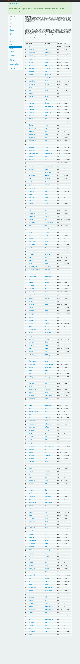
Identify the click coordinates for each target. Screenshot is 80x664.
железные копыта (32, 175)
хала (46, 477)
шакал (46, 597)
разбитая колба (31, 448)
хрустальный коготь (32, 575)
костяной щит (31, 260)
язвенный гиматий (32, 631)
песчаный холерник (48, 430)
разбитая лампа (31, 449)
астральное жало (32, 50)
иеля (46, 105)
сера (29, 487)
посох (30, 417)
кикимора (46, 459)
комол (46, 226)
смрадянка (30, 508)
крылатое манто (31, 280)
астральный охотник (48, 52)
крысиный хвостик (32, 283)
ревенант (46, 241)
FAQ (10, 52)
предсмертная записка (32, 423)
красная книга (31, 272)
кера (45, 533)
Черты (11, 29)
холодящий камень (32, 569)
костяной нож (31, 256)
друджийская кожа (32, 156)
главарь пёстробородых (49, 141)
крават (30, 261)
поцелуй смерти (31, 421)
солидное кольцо (31, 512)
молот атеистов (31, 333)
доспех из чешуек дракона (33, 153)
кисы (29, 228)
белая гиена (47, 282)
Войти (70, 1)
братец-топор (31, 75)
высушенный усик (32, 103)
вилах (46, 317)
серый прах (31, 492)
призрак (46, 374)
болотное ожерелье (32, 69)
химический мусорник (48, 434)
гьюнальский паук (48, 368)
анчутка (46, 313)
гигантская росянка (48, 172)
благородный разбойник (49, 77)
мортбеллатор (47, 329)
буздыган (30, 78)
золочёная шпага (31, 201)
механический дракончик (49, 606)
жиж (45, 179)
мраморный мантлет (32, 341)
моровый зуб (31, 336)
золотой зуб (31, 200)
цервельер (30, 582)
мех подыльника (31, 319)
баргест (46, 593)
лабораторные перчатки (33, 289)
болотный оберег (31, 72)
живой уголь (31, 179)
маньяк (46, 289)
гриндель (46, 134)
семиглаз (46, 530)
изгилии (30, 210)
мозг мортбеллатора (32, 329)
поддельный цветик (32, 402)
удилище (30, 549)
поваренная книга (32, 398)
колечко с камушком (32, 239)
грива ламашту (31, 131)
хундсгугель (31, 577)
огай (45, 46)
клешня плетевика (32, 229)
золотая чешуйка (31, 198)
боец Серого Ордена (48, 355)
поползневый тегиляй (32, 409)
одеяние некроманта (32, 360)
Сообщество (31, 1)
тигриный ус (31, 536)
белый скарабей (47, 103)
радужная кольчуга (32, 446)
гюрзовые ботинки (32, 137)
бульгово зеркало (32, 81)
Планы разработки (13, 65)
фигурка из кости (31, 560)
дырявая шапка (31, 163)
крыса (46, 250)
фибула (30, 559)
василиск (46, 361)
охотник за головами (48, 65)
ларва (46, 481)
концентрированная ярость (33, 248)
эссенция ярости (31, 625)
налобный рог (31, 351)
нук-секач (46, 352)
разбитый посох (31, 450)
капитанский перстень (32, 222)
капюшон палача (31, 223)
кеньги (30, 226)
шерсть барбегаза (32, 603)
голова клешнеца (31, 116)
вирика (46, 219)
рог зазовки (31, 464)
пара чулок (30, 365)
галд (45, 66)
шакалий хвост (31, 597)
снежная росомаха (48, 509)
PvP (10, 34)
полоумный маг (47, 455)
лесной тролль (47, 297)
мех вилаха (31, 317)
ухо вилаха (30, 555)
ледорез (30, 295)
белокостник (31, 62)
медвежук (46, 135)
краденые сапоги (31, 263)
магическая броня (32, 308)
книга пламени (31, 234)
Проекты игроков (12, 56)
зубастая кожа (31, 209)
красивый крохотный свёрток (33, 264)
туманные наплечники (32, 540)
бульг (46, 81)
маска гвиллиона (31, 310)
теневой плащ (31, 533)
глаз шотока (31, 107)
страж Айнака (47, 184)
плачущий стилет (32, 390)
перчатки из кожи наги (32, 380)
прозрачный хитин (32, 430)
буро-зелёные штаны (32, 84)
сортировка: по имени (53, 41)
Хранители (11, 20)
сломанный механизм (32, 502)
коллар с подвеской (32, 241)
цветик (30, 578)
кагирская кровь (31, 212)
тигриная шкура (31, 534)
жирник (30, 182)
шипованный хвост (32, 609)
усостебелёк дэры (32, 553)
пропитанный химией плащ (33, 434)
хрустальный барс (48, 572)
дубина (30, 160)
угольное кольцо (31, 547)
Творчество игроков (13, 42)
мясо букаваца (31, 345)
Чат (18, 1)
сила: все (39, 41)
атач (45, 524)
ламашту (46, 118)
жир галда (30, 181)
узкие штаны (31, 550)
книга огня (30, 232)
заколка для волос (32, 188)
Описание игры (12, 17)
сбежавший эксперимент (49, 448)
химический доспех (32, 563)
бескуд (46, 128)
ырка (46, 483)
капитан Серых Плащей (49, 201)
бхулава (30, 85)
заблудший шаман (48, 100)
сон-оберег (30, 514)
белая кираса (31, 58)
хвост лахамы (31, 562)
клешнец (46, 116)
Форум (21, 1)
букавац (46, 80)
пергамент (30, 376)
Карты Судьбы (12, 22)
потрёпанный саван (32, 420)
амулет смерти (31, 49)
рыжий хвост (31, 471)
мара (46, 512)
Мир (35, 1)
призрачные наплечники (33, 424)
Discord (25, 4)
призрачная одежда (48, 56)
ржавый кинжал (31, 461)
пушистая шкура (31, 440)
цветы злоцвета (31, 579)
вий (45, 87)
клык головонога (31, 231)
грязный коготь (31, 135)
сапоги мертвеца (31, 475)
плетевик (46, 229)
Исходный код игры (13, 6)
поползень (46, 409)
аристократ (47, 335)
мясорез (30, 348)
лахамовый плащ (32, 294)
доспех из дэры (31, 151)
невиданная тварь (48, 264)
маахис (46, 279)
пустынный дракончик (48, 153)
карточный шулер (48, 146)
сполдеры (30, 515)
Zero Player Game (12, 51)
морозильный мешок (32, 338)
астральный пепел (32, 52)
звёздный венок (31, 191)
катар (30, 225)
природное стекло (32, 427)
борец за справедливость (49, 166)
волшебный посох (32, 100)
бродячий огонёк (47, 68)
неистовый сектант (48, 332)
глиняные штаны (31, 112)
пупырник (46, 305)
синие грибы (31, 494)
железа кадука (31, 173)
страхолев (46, 484)
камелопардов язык (32, 216)
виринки (30, 90)
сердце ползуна (31, 490)
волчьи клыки (31, 94)
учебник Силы (31, 556)
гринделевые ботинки (32, 134)
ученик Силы (47, 280)
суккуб (46, 91)
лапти (30, 292)
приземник (46, 320)
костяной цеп (31, 258)
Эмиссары (11, 24)
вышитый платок (31, 105)
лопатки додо (31, 300)
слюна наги (31, 505)
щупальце (46, 261)
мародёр (46, 197)
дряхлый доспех (31, 159)
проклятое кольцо (32, 431)
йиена (46, 200)
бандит (46, 159)
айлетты (30, 47)
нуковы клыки (31, 354)
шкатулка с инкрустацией (33, 610)
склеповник (47, 59)
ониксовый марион (32, 363)
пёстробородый (47, 75)
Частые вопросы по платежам (14, 64)
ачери (46, 188)
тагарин (30, 528)
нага (45, 380)
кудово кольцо (31, 285)
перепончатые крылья (32, 379)
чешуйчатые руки (32, 588)
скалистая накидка (32, 496)
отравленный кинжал (32, 364)
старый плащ (31, 519)
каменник (46, 53)
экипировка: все (33, 41)
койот (46, 307)
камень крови (31, 220)
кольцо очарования (32, 244)
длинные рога (31, 149)
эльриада (46, 194)
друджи (46, 156)
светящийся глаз (31, 483)
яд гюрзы (30, 626)
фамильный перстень (32, 558)
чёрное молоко (31, 591)
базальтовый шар (32, 53)
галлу (46, 433)
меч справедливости (32, 321)
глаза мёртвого (31, 109)
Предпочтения (12, 30)
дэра (46, 151)
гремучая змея (47, 399)
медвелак (46, 127)
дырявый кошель (31, 166)
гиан (45, 47)
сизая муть (30, 493)
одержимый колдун (48, 358)
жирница (46, 182)
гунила (46, 436)
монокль (30, 335)
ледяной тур (47, 149)
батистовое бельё (32, 56)
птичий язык (31, 436)
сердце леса (31, 489)
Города (11, 38)
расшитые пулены (32, 456)
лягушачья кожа (31, 305)
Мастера (11, 40)
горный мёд (31, 127)
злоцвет (46, 393)
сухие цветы (31, 525)
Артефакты (11, 47)
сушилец (46, 102)
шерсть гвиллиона (32, 604)
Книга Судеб (12, 41)
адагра (30, 46)
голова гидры (31, 115)
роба (29, 462)
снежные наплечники (32, 509)
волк (45, 93)
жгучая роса (31, 172)
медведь (46, 311)
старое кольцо (31, 518)
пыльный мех (31, 443)
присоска (30, 429)
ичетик (46, 206)
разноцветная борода (32, 453)
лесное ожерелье (32, 297)
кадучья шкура (31, 214)
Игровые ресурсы (12, 68)
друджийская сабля (32, 157)
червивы (30, 584)
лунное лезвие (31, 304)
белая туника (31, 61)
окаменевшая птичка (32, 361)
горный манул (47, 124)
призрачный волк (48, 424)
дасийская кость (31, 138)
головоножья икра (32, 119)
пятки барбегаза (31, 445)
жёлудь (30, 185)
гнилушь (46, 113)
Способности (12, 27)
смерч (46, 88)
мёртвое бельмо (31, 349)
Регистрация (12, 57)
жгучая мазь (31, 171)
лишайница (47, 402)
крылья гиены (31, 282)
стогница (46, 302)
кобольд (46, 256)
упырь (46, 278)
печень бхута (31, 386)
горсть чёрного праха (32, 128)
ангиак (46, 204)
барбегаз (46, 445)
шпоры (30, 619)
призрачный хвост (32, 426)
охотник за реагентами (48, 395)
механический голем (48, 502)
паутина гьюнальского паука (33, 368)
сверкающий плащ (32, 478)
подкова (30, 404)
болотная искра (31, 68)
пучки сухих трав (31, 437)
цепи (29, 581)
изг (45, 210)
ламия (46, 198)
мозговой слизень (32, 330)
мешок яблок (31, 326)
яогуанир (30, 634)
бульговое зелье (31, 83)
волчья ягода (31, 96)
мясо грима (31, 346)
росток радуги (31, 465)
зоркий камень (31, 203)
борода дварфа (31, 74)
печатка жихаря (31, 383)
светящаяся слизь (32, 481)
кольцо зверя (31, 242)
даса (46, 138)
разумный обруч (31, 455)
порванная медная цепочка (33, 411)
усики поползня (31, 552)
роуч (29, 467)
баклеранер (31, 55)
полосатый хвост (31, 407)
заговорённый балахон (32, 187)
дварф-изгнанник (48, 74)
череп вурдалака (31, 585)
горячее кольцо (31, 129)
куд (45, 285)
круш (29, 279)
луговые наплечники (32, 302)
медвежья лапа (31, 311)
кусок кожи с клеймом (32, 286)
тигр (45, 534)
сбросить (27, 41)
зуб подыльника (31, 207)
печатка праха (31, 385)
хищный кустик (47, 178)
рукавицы (30, 468)
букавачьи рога (31, 80)
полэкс (30, 408)
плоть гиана (31, 396)
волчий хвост (31, 93)
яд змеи (30, 628)
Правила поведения (13, 60)
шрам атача (31, 621)
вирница (46, 90)
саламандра (47, 190)
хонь (29, 571)
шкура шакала (31, 615)
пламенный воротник (32, 389)
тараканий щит (31, 531)
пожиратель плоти (48, 343)
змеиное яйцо (31, 195)
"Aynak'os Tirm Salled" (32, 44)
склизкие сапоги (31, 497)
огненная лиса (47, 389)
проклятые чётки (31, 433)
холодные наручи (32, 568)
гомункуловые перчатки (33, 122)
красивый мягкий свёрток (33, 266)
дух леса (46, 415)
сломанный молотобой (48, 276)
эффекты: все (45, 41)
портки (30, 414)
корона (30, 250)
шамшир (30, 599)
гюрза (46, 137)
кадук (46, 173)
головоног (46, 119)
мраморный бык (47, 341)
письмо (30, 387)
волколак (46, 96)
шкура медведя (31, 613)
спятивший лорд (47, 494)
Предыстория (12, 54)
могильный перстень (32, 327)
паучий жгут (31, 370)
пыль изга (30, 442)
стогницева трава (32, 521)
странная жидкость (32, 522)
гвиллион (46, 310)
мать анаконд (47, 84)
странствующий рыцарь (49, 106)
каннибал (46, 348)
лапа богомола (31, 291)
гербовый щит (31, 106)
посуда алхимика (32, 418)
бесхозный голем (48, 110)
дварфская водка (32, 141)
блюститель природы (48, 251)
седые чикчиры (31, 486)
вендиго (46, 540)
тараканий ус (31, 530)
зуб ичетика (31, 206)
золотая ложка (31, 197)
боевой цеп (30, 66)
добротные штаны (32, 150)
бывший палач (47, 223)
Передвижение (12, 33)
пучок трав (30, 439)
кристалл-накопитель (32, 276)
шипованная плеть (32, 607)
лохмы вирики (31, 301)
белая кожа (31, 59)
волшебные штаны (32, 99)
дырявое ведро (31, 165)
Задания (11, 31)
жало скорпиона (31, 168)
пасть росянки (31, 367)
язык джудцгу (31, 632)
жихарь (46, 383)
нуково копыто (31, 352)
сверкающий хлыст (32, 480)
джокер (30, 146)
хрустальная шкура (32, 574)
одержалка (30, 358)
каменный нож (31, 219)
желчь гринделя (31, 176)
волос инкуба (31, 91)
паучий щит (31, 371)
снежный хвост (31, 511)
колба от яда (31, 238)
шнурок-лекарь (31, 616)
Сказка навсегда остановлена (14, 3)
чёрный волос (31, 593)
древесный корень (32, 154)
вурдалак (46, 109)
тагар (46, 171)
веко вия (30, 87)
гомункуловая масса (32, 121)
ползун (46, 490)
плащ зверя (31, 392)
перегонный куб (31, 377)
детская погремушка (32, 144)
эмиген (46, 192)
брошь (30, 77)
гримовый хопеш (31, 132)
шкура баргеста (31, 612)
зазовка (46, 50)
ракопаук (46, 55)
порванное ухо (31, 412)
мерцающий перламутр (32, 314)
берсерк (46, 248)
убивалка (30, 544)
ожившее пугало (47, 165)
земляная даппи (47, 275)
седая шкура (31, 484)
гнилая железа (31, 113)
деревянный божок (32, 143)
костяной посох (31, 257)
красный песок (31, 275)
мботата (46, 203)
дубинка (30, 162)
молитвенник (31, 332)
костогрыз (46, 62)
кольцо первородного (32, 245)
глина (30, 110)
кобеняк (30, 235)
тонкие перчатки (31, 537)
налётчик (46, 150)
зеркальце (30, 194)
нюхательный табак (32, 355)
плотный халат (31, 395)
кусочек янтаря (31, 288)
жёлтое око (30, 184)
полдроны (30, 405)
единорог (46, 351)
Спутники (11, 48)
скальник (46, 125)
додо (46, 154)
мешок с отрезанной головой (33, 324)
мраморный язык (31, 342)
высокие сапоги (31, 102)
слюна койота (31, 503)
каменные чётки (31, 217)
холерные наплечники (32, 566)
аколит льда (47, 63)
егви (45, 61)
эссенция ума (31, 623)
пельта (30, 373)
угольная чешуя (31, 546)
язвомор (46, 336)
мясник (30, 343)
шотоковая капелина (32, 618)
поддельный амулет (32, 401)
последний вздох (31, 415)
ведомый (46, 461)
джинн (46, 97)
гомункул (46, 121)
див (45, 144)
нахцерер (46, 217)
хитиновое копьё (31, 565)
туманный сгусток (32, 541)
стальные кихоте (31, 516)
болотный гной (31, 71)
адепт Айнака (47, 44)
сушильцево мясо (32, 527)
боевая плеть (31, 65)
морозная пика (31, 339)
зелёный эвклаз (31, 192)
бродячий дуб (47, 160)
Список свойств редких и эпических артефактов (34, 39)
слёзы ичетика (31, 506)
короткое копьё (31, 251)
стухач (46, 78)
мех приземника (31, 320)
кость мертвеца (31, 254)
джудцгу (46, 475)
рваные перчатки (31, 458)
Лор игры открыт (13, 5)
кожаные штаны (31, 236)
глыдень (46, 423)
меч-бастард (31, 323)
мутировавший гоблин (48, 377)
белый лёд (30, 63)
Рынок (47, 1)
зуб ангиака (31, 204)
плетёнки (30, 393)
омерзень (46, 71)
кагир (46, 212)
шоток (46, 107)
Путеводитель (25, 1)
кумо (46, 187)
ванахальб (46, 456)
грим (45, 132)
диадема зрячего (31, 147)
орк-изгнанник (47, 286)
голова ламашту (31, 118)
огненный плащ (31, 357)
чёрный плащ (31, 596)
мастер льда (47, 58)
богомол (46, 169)
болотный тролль (48, 69)
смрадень (46, 508)
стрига (46, 244)
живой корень (31, 178)
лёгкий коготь (31, 307)
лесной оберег (31, 298)
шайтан (46, 376)
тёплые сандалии (32, 543)
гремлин (46, 452)
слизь (46, 330)
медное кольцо (31, 313)
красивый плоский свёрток (33, 267)
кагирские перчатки (32, 213)
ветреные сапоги (31, 88)
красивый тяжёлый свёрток (33, 270)
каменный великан (48, 220)
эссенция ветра (31, 622)
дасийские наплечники (32, 140)
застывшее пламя (32, 190)
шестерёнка (31, 606)
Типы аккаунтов (12, 55)
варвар (46, 143)
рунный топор (31, 470)
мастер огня (47, 234)
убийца (46, 238)
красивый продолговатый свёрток (34, 269)
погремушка (31, 399)
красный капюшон (32, 273)
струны (30, 524)
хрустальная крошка (32, 572)
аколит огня (47, 129)
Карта (10, 37)
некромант (46, 49)
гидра (46, 115)
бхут (45, 85)
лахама (46, 294)
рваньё (30, 459)
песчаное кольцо (31, 382)
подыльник (47, 207)
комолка (30, 247)
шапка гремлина (31, 600)
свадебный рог (31, 477)
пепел (30, 374)
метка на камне (31, 316)
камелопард (47, 216)
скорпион (46, 168)
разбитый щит (31, 452)
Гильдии (11, 23)
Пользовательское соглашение (15, 61)
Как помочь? (12, 67)
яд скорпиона (31, 629)
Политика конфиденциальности (15, 63)
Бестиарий (11, 45)
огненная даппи (47, 474)
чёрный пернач (31, 594)
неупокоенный (47, 254)
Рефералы (11, 59)
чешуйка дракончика (32, 587)
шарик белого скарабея (32, 601)
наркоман (46, 304)
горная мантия (31, 124)
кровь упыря (31, 278)
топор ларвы (31, 538)
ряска (30, 472)
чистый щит (31, 590)
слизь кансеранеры (32, 500)
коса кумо (30, 253)
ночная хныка (47, 295)
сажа (29, 474)
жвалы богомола (31, 169)
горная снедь (31, 125)
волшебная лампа (32, 97)
